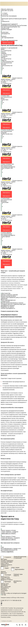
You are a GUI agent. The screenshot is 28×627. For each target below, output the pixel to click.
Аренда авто (5, 584)
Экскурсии (4, 585)
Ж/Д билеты (5, 588)
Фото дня (4, 573)
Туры (15, 582)
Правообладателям (20, 556)
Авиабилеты (17, 581)
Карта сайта (5, 563)
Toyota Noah (4, 202)
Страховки (4, 590)
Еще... (11, 290)
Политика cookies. (6, 617)
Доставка (4, 559)
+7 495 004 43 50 (16, 600)
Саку (2, 547)
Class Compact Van (7, 168)
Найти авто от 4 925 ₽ (8, 533)
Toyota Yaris (4, 100)
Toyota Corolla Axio (7, 134)
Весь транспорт (6, 586)
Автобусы (4, 589)
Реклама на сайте (6, 562)
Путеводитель (5, 577)
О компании (18, 558)
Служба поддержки (7, 561)
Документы (4, 566)
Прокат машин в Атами (8, 530)
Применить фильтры (8, 42)
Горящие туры (18, 574)
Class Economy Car (6, 65)
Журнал (3, 571)
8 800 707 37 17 (6, 600)
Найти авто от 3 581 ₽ (8, 539)
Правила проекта (6, 565)
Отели (3, 592)
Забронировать (6, 90)
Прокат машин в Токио (8, 536)
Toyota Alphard (5, 236)
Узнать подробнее (7, 551)
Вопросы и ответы (7, 580)
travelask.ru (11, 610)
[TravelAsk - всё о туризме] (5, 624)
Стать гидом (15, 567)
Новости (16, 575)
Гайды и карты (5, 578)
